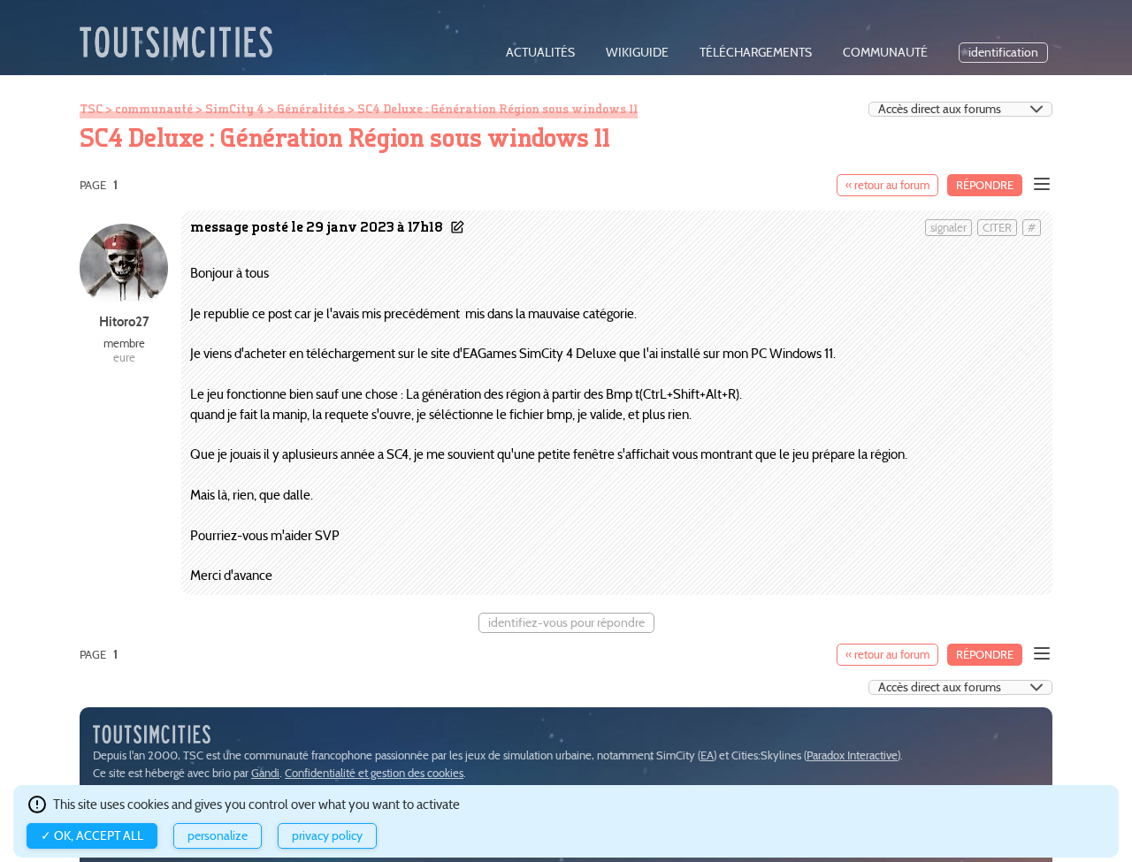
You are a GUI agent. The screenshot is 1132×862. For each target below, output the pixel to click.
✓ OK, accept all (92, 835)
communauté (885, 52)
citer (997, 227)
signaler (948, 227)
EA (707, 755)
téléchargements (756, 52)
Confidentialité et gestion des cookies (374, 773)
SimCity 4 (234, 109)
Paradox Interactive (852, 755)
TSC (91, 109)
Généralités (311, 109)
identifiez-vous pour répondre (566, 622)
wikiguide (637, 52)
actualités (540, 52)
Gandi (265, 773)
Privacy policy (327, 835)
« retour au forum (887, 185)
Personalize (217, 835)
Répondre (984, 185)
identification (1003, 52)
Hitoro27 (124, 321)
